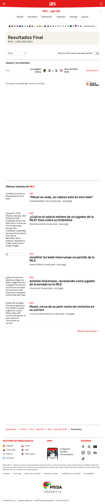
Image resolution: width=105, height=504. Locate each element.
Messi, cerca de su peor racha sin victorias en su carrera (62, 308)
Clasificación (47, 17)
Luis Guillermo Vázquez (41, 314)
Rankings (73, 17)
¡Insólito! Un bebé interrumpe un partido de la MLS (62, 259)
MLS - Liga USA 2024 (57, 429)
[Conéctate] (101, 3)
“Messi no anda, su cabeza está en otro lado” (61, 197)
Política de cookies (51, 473)
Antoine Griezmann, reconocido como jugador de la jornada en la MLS (62, 282)
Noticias (20, 17)
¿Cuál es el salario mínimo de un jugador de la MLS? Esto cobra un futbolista (62, 218)
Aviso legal (17, 473)
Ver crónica (91, 70)
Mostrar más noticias (87, 331)
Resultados (32, 17)
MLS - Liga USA (51, 11)
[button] (52, 492)
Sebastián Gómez (37, 224)
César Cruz (35, 288)
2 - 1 (52, 70)
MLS (32, 213)
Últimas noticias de (20, 186)
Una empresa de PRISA (52, 485)
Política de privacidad (32, 473)
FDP (31, 194)
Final (10, 53)
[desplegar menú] (4, 4)
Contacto (6, 473)
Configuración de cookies (71, 473)
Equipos (85, 17)
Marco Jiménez (36, 264)
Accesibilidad (89, 473)
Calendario (60, 17)
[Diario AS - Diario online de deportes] (52, 4)
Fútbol (23, 429)
